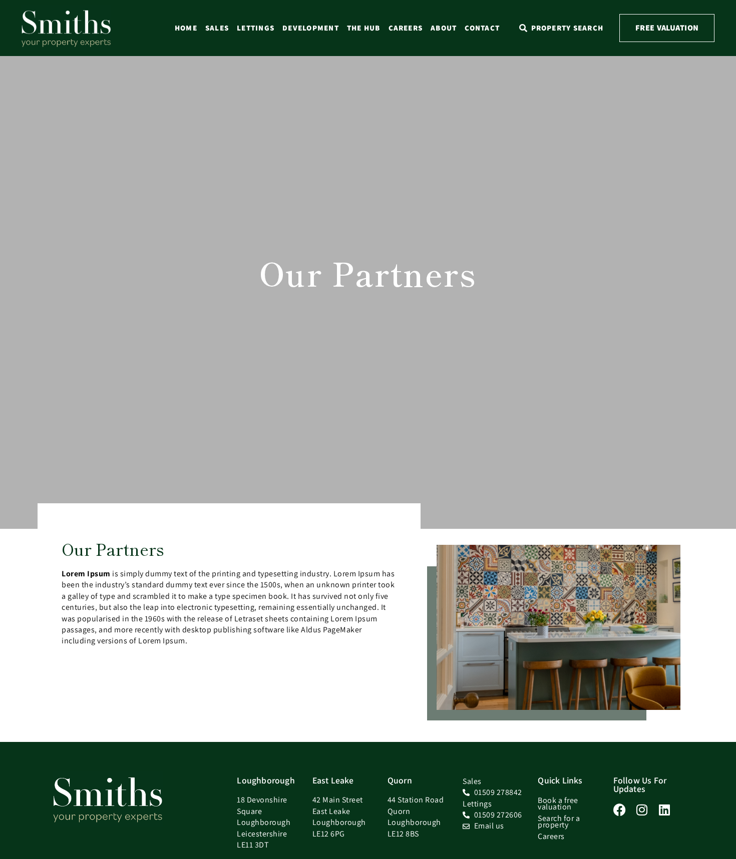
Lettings (255, 28)
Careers (406, 28)
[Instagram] (642, 809)
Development (310, 28)
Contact (482, 28)
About (444, 28)
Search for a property (559, 821)
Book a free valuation (558, 803)
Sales (217, 28)
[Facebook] (619, 809)
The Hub (364, 28)
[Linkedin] (664, 809)
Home (186, 28)
